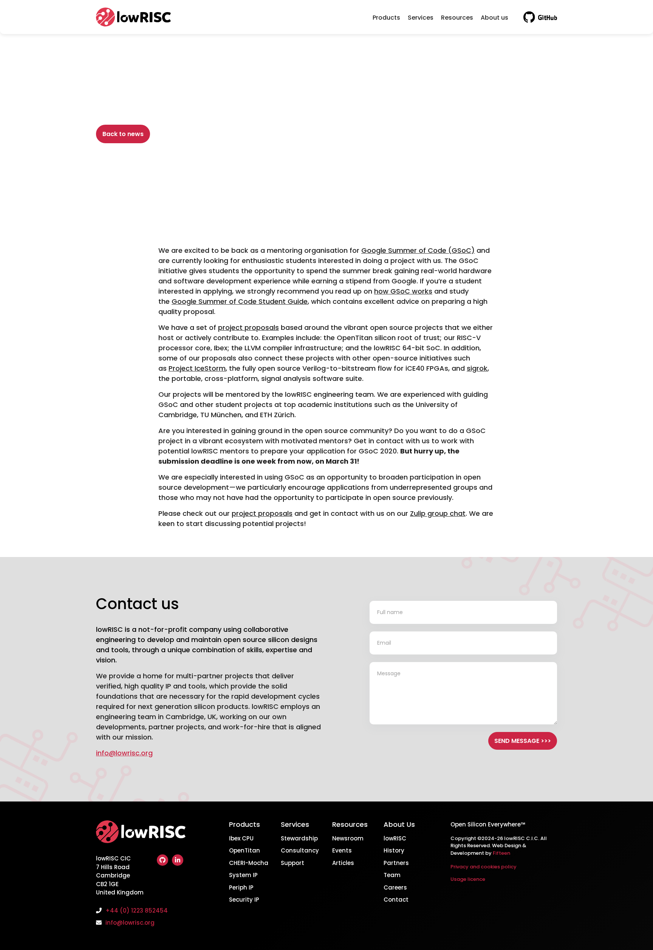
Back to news (123, 134)
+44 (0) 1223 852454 (136, 910)
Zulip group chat (438, 513)
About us (494, 17)
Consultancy (300, 850)
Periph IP (241, 887)
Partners (396, 863)
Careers (395, 887)
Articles (343, 863)
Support (292, 863)
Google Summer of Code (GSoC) (418, 250)
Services (420, 17)
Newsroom (348, 838)
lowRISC (395, 838)
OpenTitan (244, 850)
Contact (396, 900)
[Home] (141, 837)
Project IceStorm (197, 368)
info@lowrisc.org (124, 753)
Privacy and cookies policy (483, 866)
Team (392, 875)
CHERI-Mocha (248, 863)
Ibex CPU (241, 838)
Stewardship (299, 838)
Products (386, 17)
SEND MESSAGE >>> (522, 740)
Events (342, 850)
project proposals (248, 327)
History (394, 850)
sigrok (477, 368)
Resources (457, 17)
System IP (243, 875)
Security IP (244, 900)
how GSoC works (403, 291)
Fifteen (501, 853)
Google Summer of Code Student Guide (240, 301)
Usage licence (467, 879)
